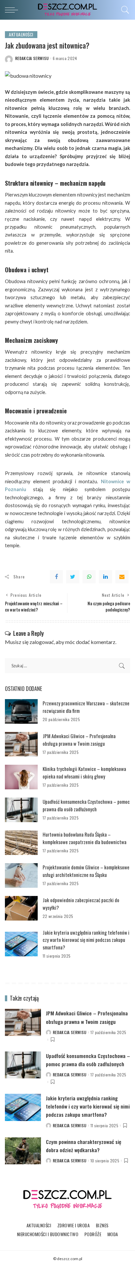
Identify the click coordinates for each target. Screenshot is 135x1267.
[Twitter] (72, 576)
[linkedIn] (105, 576)
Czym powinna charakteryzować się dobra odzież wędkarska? (83, 1146)
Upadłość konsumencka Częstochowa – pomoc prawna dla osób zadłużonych (86, 805)
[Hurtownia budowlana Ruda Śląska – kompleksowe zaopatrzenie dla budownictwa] (21, 842)
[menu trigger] (13, 10)
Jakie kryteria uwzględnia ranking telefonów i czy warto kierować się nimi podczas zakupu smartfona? (86, 940)
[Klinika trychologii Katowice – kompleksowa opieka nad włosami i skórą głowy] (21, 777)
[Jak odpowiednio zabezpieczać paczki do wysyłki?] (21, 908)
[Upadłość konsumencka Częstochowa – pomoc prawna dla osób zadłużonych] (21, 810)
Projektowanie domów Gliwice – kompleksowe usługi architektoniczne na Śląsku (86, 870)
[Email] (121, 576)
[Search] (123, 10)
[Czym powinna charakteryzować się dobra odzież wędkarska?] (23, 1151)
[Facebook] (56, 576)
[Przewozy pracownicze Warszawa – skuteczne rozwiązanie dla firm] (21, 711)
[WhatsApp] (89, 576)
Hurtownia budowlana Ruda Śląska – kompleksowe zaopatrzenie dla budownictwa (84, 838)
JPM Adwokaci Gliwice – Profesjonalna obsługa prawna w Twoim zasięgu (79, 739)
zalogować (41, 642)
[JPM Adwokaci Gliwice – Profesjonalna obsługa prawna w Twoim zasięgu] (21, 744)
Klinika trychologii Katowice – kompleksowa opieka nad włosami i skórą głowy (84, 772)
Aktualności (21, 34)
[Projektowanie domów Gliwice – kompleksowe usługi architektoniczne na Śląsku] (21, 875)
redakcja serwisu (32, 58)
